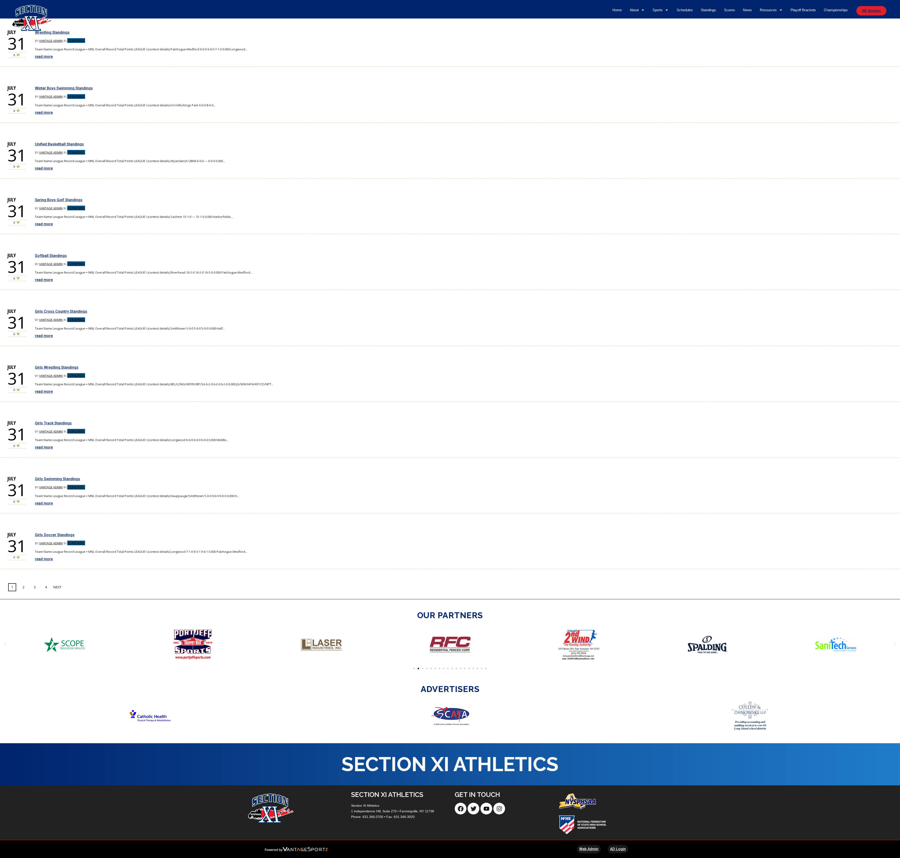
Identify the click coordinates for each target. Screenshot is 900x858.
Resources (768, 10)
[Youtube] (486, 808)
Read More (44, 56)
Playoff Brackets (803, 10)
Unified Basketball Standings (59, 144)
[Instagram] (499, 808)
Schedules (685, 10)
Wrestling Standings (52, 32)
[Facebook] (460, 808)
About (634, 10)
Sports (657, 10)
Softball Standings (51, 255)
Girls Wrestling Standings (57, 367)
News (747, 10)
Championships (836, 10)
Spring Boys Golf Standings (58, 200)
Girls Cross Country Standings (61, 311)
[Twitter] (473, 808)
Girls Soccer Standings (55, 535)
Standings (708, 10)
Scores (729, 10)
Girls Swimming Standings (57, 479)
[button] (5, 644)
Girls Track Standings (53, 423)
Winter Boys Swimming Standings (64, 88)
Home (617, 10)
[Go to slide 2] (418, 668)
